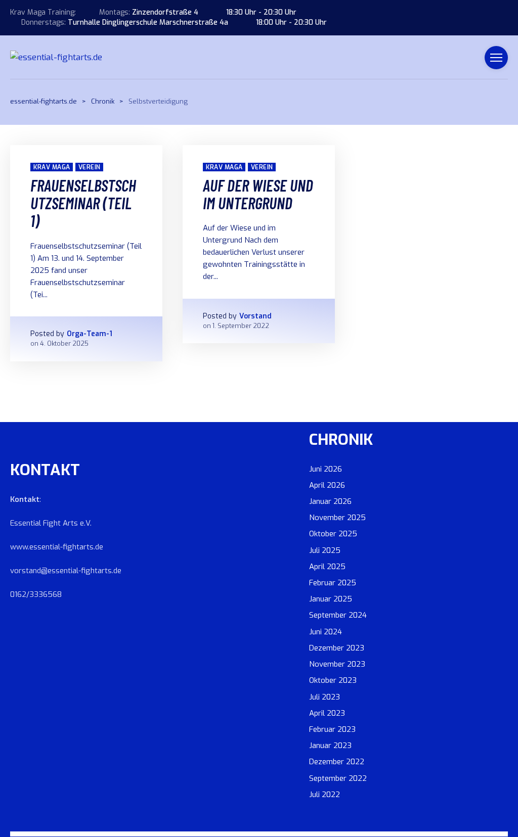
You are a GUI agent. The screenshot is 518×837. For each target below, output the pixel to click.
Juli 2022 (324, 794)
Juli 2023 (324, 697)
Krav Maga (51, 167)
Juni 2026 (325, 469)
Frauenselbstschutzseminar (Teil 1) (83, 202)
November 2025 (337, 518)
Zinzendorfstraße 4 (165, 12)
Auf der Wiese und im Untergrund (258, 193)
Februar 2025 (332, 583)
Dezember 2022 (336, 762)
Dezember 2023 (336, 648)
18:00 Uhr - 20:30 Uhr (291, 22)
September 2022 (338, 778)
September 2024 (338, 615)
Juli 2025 (324, 550)
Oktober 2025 (333, 534)
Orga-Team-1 (89, 334)
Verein (89, 167)
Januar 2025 (330, 599)
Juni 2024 (325, 632)
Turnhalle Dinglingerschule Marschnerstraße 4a (148, 22)
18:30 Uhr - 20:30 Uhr (261, 12)
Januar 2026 (330, 501)
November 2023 (337, 664)
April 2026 (327, 485)
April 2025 (327, 567)
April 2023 (327, 713)
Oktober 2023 (333, 680)
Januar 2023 (330, 745)
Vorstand (255, 316)
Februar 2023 (332, 729)
